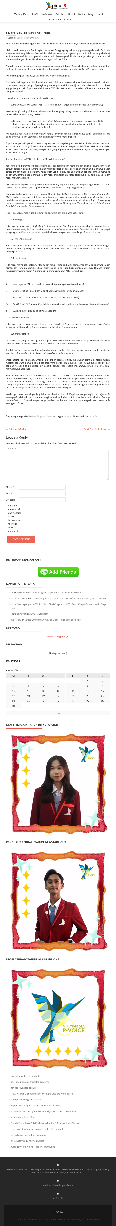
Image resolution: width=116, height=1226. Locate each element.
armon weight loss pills (22, 1117)
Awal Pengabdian (39, 613)
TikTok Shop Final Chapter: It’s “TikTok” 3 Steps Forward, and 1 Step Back (69, 598)
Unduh (100, 14)
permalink (94, 416)
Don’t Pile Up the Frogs (96, 429)
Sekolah (60, 14)
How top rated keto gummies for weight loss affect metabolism (43, 1111)
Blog (90, 14)
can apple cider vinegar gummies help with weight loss (38, 1128)
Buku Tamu (55, 19)
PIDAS (36, 37)
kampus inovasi (19, 613)
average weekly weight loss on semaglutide (33, 1146)
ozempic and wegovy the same (26, 1099)
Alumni (71, 14)
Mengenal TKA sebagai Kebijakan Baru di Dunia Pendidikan (51, 592)
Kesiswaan (46, 14)
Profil (35, 14)
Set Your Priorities (16, 429)
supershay (16, 619)
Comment (12, 448)
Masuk (67, 19)
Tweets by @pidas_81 (58, 636)
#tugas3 (68, 416)
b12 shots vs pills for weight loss (27, 1140)
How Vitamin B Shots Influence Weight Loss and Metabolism (42, 1093)
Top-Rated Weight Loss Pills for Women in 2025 (35, 1105)
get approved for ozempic (24, 1087)
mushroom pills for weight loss (26, 1075)
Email (9, 493)
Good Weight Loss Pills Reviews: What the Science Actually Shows (45, 1123)
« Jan (58, 713)
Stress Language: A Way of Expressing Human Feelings (53, 619)
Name (10, 486)
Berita (81, 14)
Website (10, 499)
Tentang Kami (21, 14)
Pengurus (41, 416)
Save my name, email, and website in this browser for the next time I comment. (14, 518)
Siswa (49, 416)
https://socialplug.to (21, 604)
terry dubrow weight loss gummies (28, 1134)
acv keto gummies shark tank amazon (30, 1081)
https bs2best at (19, 598)
